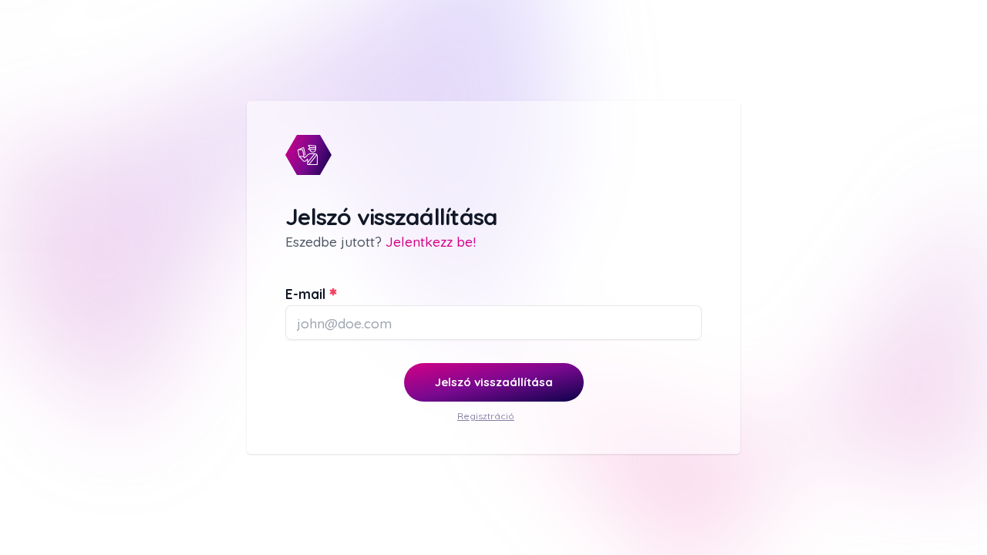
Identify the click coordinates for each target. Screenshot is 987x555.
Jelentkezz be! (431, 241)
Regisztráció (485, 416)
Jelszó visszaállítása (494, 382)
